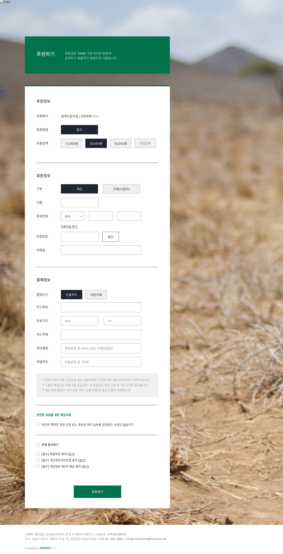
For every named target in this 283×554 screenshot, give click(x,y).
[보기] (71, 454)
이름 (39, 202)
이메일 (40, 250)
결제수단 (42, 294)
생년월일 (42, 348)
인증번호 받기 (68, 226)
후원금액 (42, 143)
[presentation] (145, 143)
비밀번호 (42, 361)
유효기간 (42, 320)
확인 (111, 237)
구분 (39, 189)
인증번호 (42, 236)
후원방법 (42, 129)
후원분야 (42, 116)
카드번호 (42, 307)
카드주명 (42, 334)
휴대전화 (42, 216)
